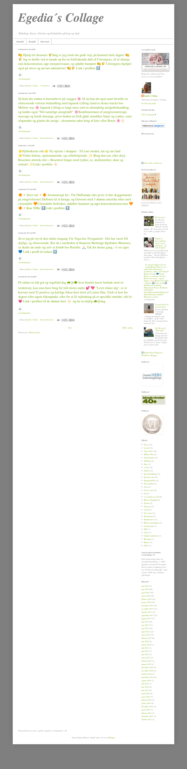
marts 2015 (145, 657)
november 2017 (147, 608)
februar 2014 (146, 700)
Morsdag (147, 539)
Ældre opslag (127, 327)
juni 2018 (145, 586)
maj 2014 (145, 690)
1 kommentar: (45, 86)
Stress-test (44, 41)
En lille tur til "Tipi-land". (160, 329)
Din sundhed (149, 483)
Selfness (147, 470)
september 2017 (147, 615)
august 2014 (146, 680)
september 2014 (147, 677)
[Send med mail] (58, 86)
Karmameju (148, 516)
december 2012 (147, 716)
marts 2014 (145, 696)
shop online (148, 451)
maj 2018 (145, 589)
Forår (146, 532)
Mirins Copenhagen (151, 522)
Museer (146, 542)
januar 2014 (146, 703)
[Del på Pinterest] (68, 86)
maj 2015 (145, 654)
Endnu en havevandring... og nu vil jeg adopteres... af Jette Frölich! (161, 243)
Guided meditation (151, 535)
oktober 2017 (146, 612)
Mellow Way (148, 454)
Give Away (148, 513)
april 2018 (145, 592)
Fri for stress (149, 490)
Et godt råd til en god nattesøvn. (162, 305)
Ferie (146, 487)
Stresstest (147, 506)
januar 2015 (146, 664)
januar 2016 (146, 644)
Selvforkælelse (149, 457)
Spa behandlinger (150, 474)
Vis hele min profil (148, 103)
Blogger (112, 737)
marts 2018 (145, 595)
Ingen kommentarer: (47, 138)
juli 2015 (144, 648)
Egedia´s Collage (151, 96)
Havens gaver (160, 217)
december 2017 (147, 605)
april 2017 (145, 631)
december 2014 (147, 667)
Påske (146, 545)
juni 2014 (145, 687)
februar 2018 (146, 599)
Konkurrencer (149, 519)
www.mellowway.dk (151, 496)
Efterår (146, 503)
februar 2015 (146, 661)
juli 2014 (144, 683)
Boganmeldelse (149, 480)
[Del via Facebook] (66, 86)
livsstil (146, 448)
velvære (147, 467)
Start (70, 327)
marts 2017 (145, 634)
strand (146, 509)
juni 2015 (145, 651)
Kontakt (32, 41)
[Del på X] (63, 86)
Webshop (147, 461)
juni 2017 (145, 625)
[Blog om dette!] (61, 86)
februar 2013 (146, 713)
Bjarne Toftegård (150, 500)
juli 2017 (144, 621)
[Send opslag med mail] (53, 86)
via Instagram (24, 78)
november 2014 (147, 670)
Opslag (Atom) (34, 332)
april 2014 (145, 693)
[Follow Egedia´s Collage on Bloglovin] (153, 127)
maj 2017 (145, 628)
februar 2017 (146, 638)
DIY (145, 529)
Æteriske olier (149, 477)
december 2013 (147, 706)
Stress (146, 444)
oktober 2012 (146, 719)
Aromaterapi (149, 526)
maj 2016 (145, 641)
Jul (145, 493)
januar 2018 (146, 602)
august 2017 (146, 618)
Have (146, 464)
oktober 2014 (146, 674)
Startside (20, 41)
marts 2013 (145, 709)
